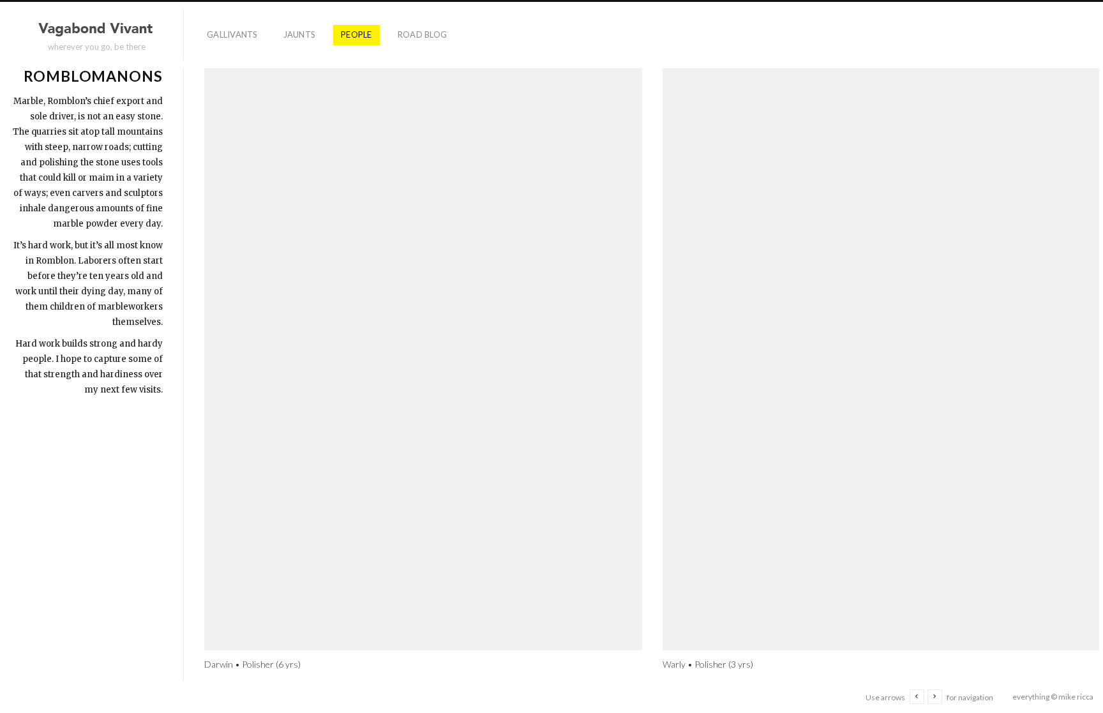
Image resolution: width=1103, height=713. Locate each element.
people (356, 34)
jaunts (299, 34)
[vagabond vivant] (97, 29)
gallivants (232, 34)
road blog (422, 34)
